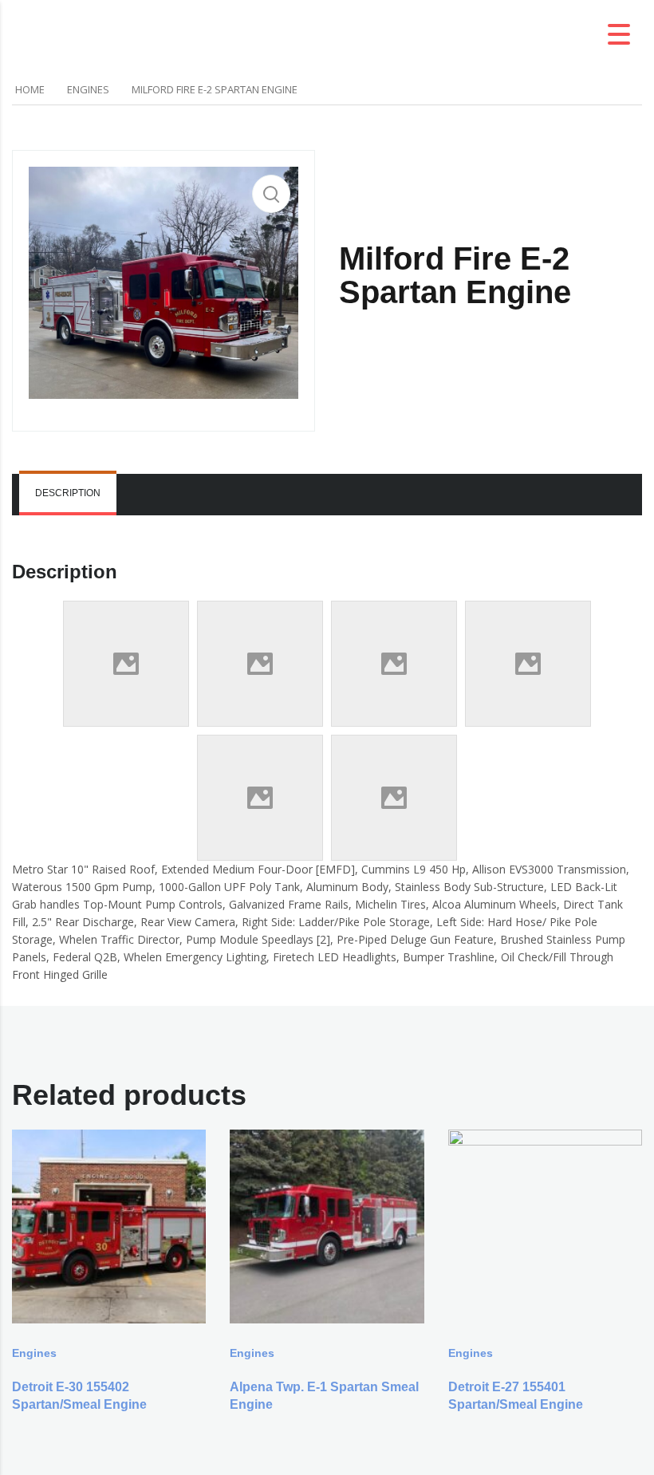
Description (67, 493)
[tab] (67, 494)
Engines (88, 89)
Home (30, 89)
